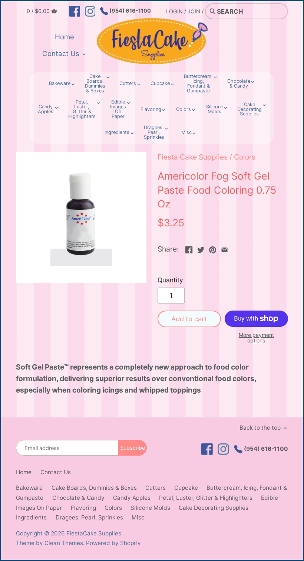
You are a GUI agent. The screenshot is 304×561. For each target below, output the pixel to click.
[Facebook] (74, 11)
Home (24, 472)
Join (194, 11)
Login (174, 11)
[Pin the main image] (212, 248)
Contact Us (55, 472)
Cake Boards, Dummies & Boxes (94, 487)
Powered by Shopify (113, 543)
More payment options (256, 338)
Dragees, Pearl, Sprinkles (89, 517)
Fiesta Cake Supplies (193, 156)
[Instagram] (90, 11)
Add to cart (189, 319)
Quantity (170, 280)
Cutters (155, 487)
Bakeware (29, 487)
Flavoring (83, 507)
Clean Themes (63, 543)
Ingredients (31, 517)
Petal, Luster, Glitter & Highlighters (205, 497)
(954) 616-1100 (129, 10)
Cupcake (186, 487)
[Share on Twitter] (200, 248)
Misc (138, 517)
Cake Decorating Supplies (213, 507)
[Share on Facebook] (188, 248)
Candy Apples (132, 497)
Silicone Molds (150, 507)
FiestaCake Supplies (93, 533)
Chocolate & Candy (78, 497)
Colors (244, 156)
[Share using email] (224, 248)
